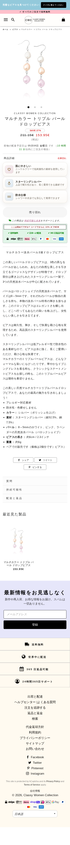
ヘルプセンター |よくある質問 (35, 702)
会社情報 (35, 790)
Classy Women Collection (41, 795)
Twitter (37, 762)
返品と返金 (35, 713)
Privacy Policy (53, 781)
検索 (35, 718)
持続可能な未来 (32, 220)
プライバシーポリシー (35, 738)
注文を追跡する (35, 707)
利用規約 (35, 732)
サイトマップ (35, 743)
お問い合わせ (35, 749)
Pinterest (37, 768)
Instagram (37, 773)
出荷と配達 (35, 696)
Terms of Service (32, 785)
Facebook (37, 757)
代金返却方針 (35, 727)
